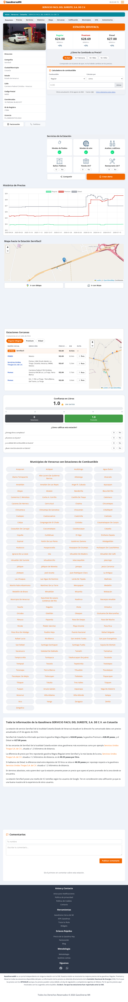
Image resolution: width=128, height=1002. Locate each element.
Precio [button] (62, 346)
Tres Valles (78, 682)
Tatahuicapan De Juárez (79, 657)
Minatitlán (49, 591)
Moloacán (108, 591)
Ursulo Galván (49, 689)
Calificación (73, 20)
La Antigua (108, 573)
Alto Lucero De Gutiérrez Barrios (49, 477)
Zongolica (20, 708)
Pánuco (20, 619)
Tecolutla (108, 657)
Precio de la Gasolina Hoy (64, 936)
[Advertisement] (86, 114)
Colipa (20, 522)
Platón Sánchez (49, 626)
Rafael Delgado (108, 632)
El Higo (79, 535)
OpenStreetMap (109, 280)
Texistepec (108, 663)
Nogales (49, 607)
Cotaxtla (23, 14)
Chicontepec (108, 503)
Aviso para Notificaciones (64, 893)
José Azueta (49, 573)
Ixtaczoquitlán (78, 560)
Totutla (49, 682)
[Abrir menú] (123, 2)
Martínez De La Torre (49, 585)
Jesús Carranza (108, 566)
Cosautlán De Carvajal (20, 528)
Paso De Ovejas (78, 619)
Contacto (64, 904)
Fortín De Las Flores (49, 541)
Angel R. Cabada (79, 484)
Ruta (82, 356)
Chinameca (20, 510)
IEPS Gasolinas (64, 918)
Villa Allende (79, 695)
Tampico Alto (20, 657)
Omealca (108, 607)
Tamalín (78, 651)
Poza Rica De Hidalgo (20, 632)
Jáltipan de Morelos (49, 566)
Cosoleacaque (78, 528)
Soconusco (20, 651)
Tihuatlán (79, 670)
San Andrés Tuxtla (78, 638)
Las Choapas (20, 579)
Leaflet (98, 280)
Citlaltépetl (107, 510)
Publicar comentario (111, 861)
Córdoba (78, 522)
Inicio (7, 14)
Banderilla (78, 491)
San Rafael (20, 645)
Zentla (107, 701)
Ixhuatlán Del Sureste (20, 560)
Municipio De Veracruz (20, 599)
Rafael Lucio (20, 638)
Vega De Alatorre (108, 689)
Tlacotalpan (108, 670)
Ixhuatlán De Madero (79, 554)
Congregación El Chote (49, 522)
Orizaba (20, 613)
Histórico (40, 20)
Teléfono (36, 124)
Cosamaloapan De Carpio (107, 522)
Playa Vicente (78, 626)
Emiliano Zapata (108, 535)
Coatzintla (78, 516)
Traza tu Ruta (64, 922)
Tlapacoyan (108, 676)
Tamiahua (108, 651)
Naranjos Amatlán (108, 599)
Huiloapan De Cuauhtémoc (108, 547)
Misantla (78, 591)
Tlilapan (20, 682)
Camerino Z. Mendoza (20, 497)
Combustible (54, 74)
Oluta (78, 607)
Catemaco (108, 497)
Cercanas (60, 20)
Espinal (20, 541)
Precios (19, 20)
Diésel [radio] (40, 341)
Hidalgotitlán (107, 541)
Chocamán (78, 510)
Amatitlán (20, 484)
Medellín (108, 585)
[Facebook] (61, 968)
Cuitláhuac (49, 535)
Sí (56, 169)
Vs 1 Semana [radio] (80, 58)
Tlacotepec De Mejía (20, 676)
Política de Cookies (64, 901)
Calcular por (91, 74)
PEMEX (10, 356)
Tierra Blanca (49, 670)
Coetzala (108, 516)
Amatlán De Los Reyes (49, 484)
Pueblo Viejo (49, 632)
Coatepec (20, 516)
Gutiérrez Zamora (78, 541)
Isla (49, 554)
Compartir (67, 176)
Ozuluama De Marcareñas (108, 613)
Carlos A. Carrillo (49, 497)
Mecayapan (79, 585)
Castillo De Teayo (79, 497)
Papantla (49, 619)
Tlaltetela (78, 676)
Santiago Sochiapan (49, 645)
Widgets (64, 926)
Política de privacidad (64, 897)
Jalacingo (108, 560)
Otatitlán (49, 613)
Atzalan (49, 491)
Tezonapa (20, 670)
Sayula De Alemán (108, 645)
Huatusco (20, 547)
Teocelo (49, 663)
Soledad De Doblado (49, 651)
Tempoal (20, 663)
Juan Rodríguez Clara (79, 573)
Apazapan (108, 484)
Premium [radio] (30, 341)
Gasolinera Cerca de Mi (64, 915)
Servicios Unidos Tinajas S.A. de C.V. (15, 363)
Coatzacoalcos (49, 516)
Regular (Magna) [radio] (15, 341)
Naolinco (78, 599)
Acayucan (20, 469)
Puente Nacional (79, 632)
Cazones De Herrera (20, 503)
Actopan (49, 469)
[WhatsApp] (67, 968)
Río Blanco (49, 638)
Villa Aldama (49, 695)
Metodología (64, 954)
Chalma (79, 503)
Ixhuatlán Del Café (108, 554)
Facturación (15, 124)
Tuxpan (20, 689)
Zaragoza (78, 701)
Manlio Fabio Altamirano (20, 585)
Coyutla (20, 535)
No (62, 169)
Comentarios (107, 20)
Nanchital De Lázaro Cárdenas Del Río (49, 599)
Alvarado (108, 477)
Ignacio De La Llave (20, 554)
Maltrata (108, 579)
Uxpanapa (78, 689)
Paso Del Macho (107, 619)
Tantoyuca (49, 657)
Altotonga (79, 477)
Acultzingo (78, 469)
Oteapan (78, 613)
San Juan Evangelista (108, 638)
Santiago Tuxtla (78, 645)
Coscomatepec (49, 528)
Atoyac (20, 491)
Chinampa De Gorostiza (49, 510)
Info (96, 20)
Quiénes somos (64, 958)
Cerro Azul (49, 503)
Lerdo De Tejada (79, 579)
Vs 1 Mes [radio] (93, 58)
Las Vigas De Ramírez (49, 579)
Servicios (29, 20)
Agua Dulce (108, 469)
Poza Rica (108, 626)
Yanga (49, 701)
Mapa (50, 20)
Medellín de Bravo (20, 591)
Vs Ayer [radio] (67, 58)
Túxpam (107, 682)
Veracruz (14, 14)
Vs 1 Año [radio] (104, 58)
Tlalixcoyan (49, 676)
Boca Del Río (108, 491)
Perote (20, 626)
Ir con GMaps (36, 285)
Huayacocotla (49, 547)
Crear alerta (107, 176)
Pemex (10, 372)
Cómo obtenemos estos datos (105, 92)
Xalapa (108, 695)
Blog (64, 943)
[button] (64, 260)
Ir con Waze (96, 285)
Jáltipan (20, 566)
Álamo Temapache (20, 477)
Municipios (86, 20)
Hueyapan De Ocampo (78, 547)
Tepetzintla (78, 663)
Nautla (20, 607)
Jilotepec (20, 573)
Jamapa (79, 566)
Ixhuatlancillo (49, 560)
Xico (20, 701)
